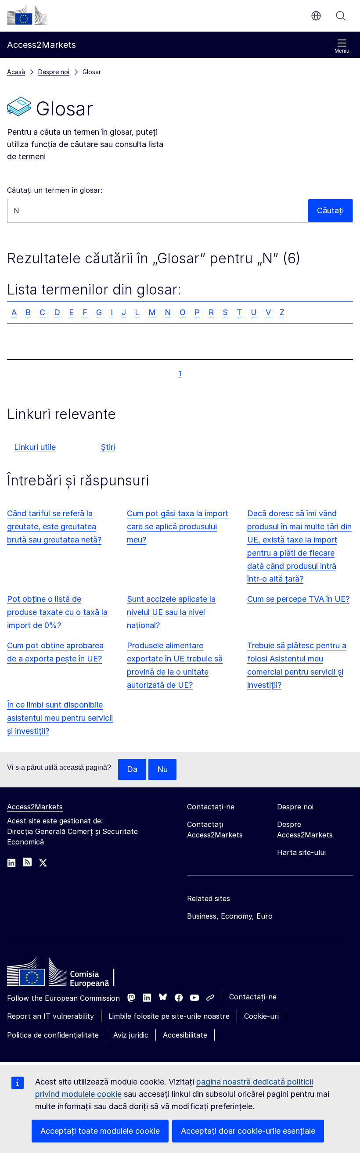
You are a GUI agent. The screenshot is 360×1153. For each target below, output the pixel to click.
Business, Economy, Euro (230, 916)
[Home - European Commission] (70, 974)
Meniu (342, 51)
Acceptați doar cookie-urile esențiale (248, 1130)
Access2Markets (35, 806)
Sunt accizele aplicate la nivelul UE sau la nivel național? (171, 612)
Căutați (340, 16)
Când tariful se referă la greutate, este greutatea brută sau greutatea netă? (54, 526)
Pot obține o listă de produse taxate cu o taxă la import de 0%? (57, 612)
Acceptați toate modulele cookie (100, 1130)
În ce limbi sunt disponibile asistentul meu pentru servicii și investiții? (60, 718)
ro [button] (316, 16)
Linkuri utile (35, 447)
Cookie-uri (261, 1016)
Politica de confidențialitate (53, 1035)
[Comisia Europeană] (27, 15)
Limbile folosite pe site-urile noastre (169, 1016)
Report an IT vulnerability (50, 1016)
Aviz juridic (130, 1035)
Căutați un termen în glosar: (54, 190)
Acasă (16, 71)
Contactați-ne (253, 996)
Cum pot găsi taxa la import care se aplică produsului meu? (177, 526)
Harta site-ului (301, 852)
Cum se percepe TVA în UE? (298, 598)
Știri (108, 447)
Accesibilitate (185, 1035)
